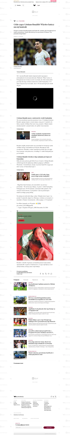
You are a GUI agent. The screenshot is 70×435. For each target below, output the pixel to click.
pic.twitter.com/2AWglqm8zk (25, 205)
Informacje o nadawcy (26, 406)
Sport (17, 21)
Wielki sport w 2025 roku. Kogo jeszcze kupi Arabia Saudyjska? (40, 175)
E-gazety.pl (46, 403)
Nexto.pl (46, 404)
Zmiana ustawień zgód (26, 403)
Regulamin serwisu (25, 404)
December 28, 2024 (42, 207)
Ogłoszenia (35, 403)
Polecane (25, 279)
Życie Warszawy (47, 410)
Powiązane (16, 279)
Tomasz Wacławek (21, 71)
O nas (15, 402)
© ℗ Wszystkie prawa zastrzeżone (24, 272)
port (38, 5)
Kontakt (15, 403)
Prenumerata (36, 404)
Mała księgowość (48, 406)
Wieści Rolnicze (47, 408)
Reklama (35, 402)
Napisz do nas (17, 404)
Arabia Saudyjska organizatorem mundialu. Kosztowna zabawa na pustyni (40, 135)
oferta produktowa (35, 418)
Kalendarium (24, 418)
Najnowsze (35, 279)
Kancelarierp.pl (47, 407)
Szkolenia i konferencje (19, 414)
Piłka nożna (21, 21)
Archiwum (35, 406)
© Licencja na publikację (22, 271)
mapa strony (16, 418)
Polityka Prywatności (25, 402)
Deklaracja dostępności (26, 407)
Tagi (43, 279)
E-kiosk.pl (46, 402)
